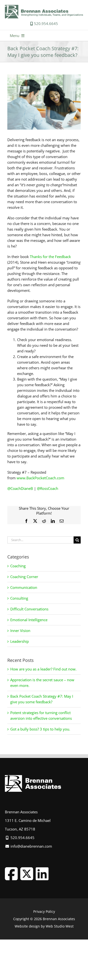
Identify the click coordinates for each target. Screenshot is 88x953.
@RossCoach (47, 488)
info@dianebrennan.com (31, 846)
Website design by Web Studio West (44, 926)
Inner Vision (20, 630)
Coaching (18, 565)
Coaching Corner (24, 576)
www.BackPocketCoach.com (40, 477)
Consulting (19, 598)
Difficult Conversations (29, 608)
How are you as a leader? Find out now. (43, 669)
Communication (23, 587)
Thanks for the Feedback (50, 256)
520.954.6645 (45, 23)
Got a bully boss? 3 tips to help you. (40, 729)
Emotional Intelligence (28, 619)
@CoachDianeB (20, 488)
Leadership (19, 641)
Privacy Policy (44, 911)
